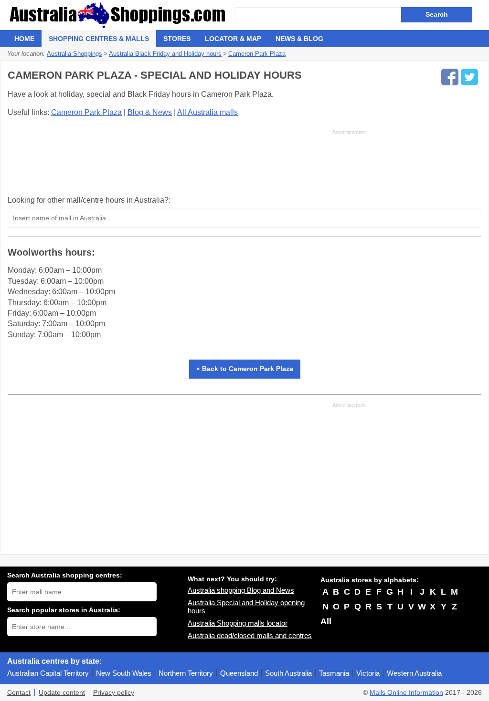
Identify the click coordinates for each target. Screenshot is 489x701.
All (325, 621)
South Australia (288, 673)
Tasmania (334, 673)
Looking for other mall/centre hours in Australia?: (89, 200)
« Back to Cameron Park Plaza (244, 368)
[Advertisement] (187, 162)
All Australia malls (207, 112)
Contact (19, 692)
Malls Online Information (406, 692)
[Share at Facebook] (449, 77)
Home (24, 38)
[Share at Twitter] (469, 77)
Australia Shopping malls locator (237, 623)
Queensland (239, 673)
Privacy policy (113, 692)
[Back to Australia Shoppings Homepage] (121, 15)
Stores (177, 38)
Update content (62, 692)
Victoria (368, 673)
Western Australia (414, 673)
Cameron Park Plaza (86, 112)
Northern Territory (186, 673)
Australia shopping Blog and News (241, 590)
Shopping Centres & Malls (99, 38)
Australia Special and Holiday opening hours (246, 606)
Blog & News (150, 112)
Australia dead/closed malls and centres (250, 635)
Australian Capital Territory (48, 673)
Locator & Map (233, 38)
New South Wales (123, 673)
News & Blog (299, 38)
